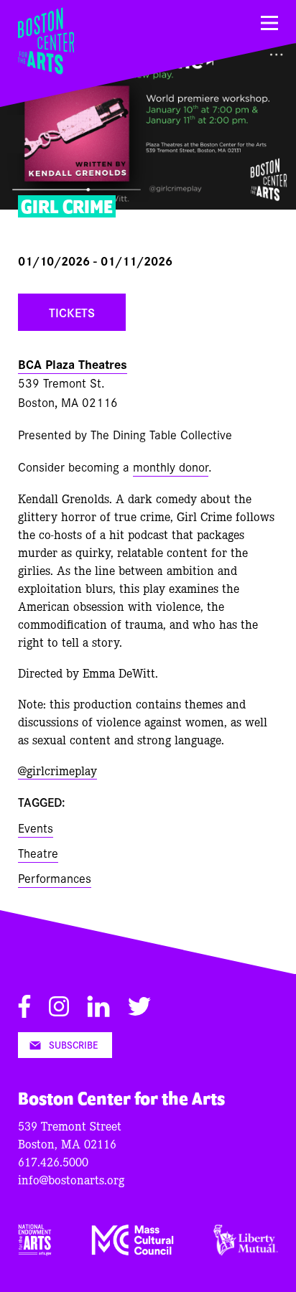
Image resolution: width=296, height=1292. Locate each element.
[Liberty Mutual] (245, 1251)
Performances (54, 877)
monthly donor (170, 466)
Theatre (38, 852)
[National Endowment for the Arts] (35, 1251)
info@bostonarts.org (71, 1179)
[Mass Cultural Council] (133, 1251)
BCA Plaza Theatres (72, 363)
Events (35, 827)
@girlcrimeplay (57, 770)
